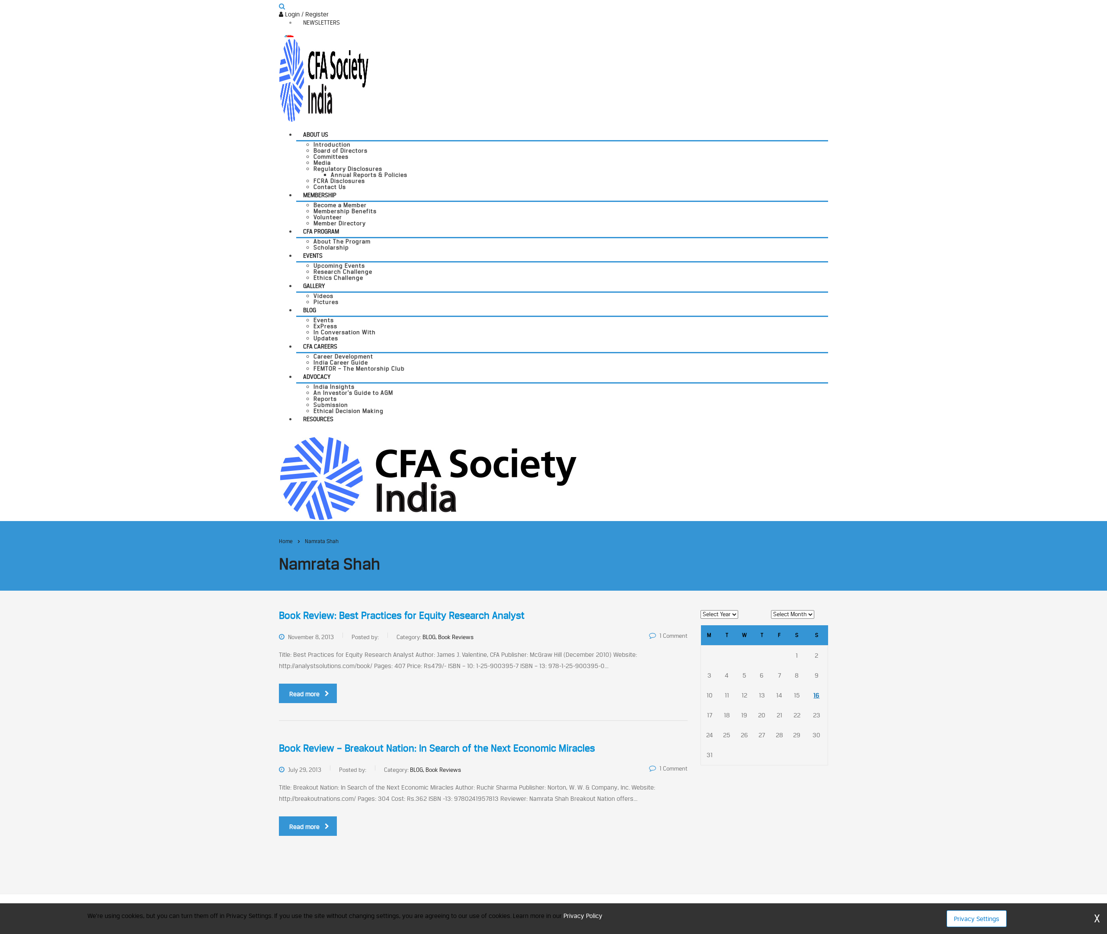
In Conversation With (345, 332)
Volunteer (328, 217)
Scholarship (331, 247)
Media (322, 162)
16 (816, 695)
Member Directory (340, 223)
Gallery (314, 285)
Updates (326, 338)
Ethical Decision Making (349, 410)
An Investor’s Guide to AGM (353, 392)
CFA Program (321, 231)
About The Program (342, 241)
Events (313, 255)
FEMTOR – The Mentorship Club (359, 368)
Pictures (326, 301)
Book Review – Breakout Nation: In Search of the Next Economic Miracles (437, 748)
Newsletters (321, 22)
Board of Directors (341, 150)
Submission (331, 404)
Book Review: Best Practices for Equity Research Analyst (402, 615)
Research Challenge (343, 271)
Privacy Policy (582, 915)
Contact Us (330, 186)
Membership (319, 195)
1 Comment (673, 635)
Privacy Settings (976, 918)
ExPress (325, 326)
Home (286, 541)
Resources (318, 419)
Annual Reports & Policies (369, 174)
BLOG (309, 310)
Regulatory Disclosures (348, 168)
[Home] (428, 477)
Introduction (332, 144)
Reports (325, 398)
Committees (331, 156)
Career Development (343, 356)
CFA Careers (320, 346)
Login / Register (306, 14)
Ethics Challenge (338, 277)
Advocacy (316, 376)
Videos (323, 295)
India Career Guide (341, 362)
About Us (315, 134)
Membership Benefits (345, 211)
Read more (304, 693)
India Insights (334, 386)
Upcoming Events (339, 265)
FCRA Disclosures (339, 180)
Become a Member (340, 205)
